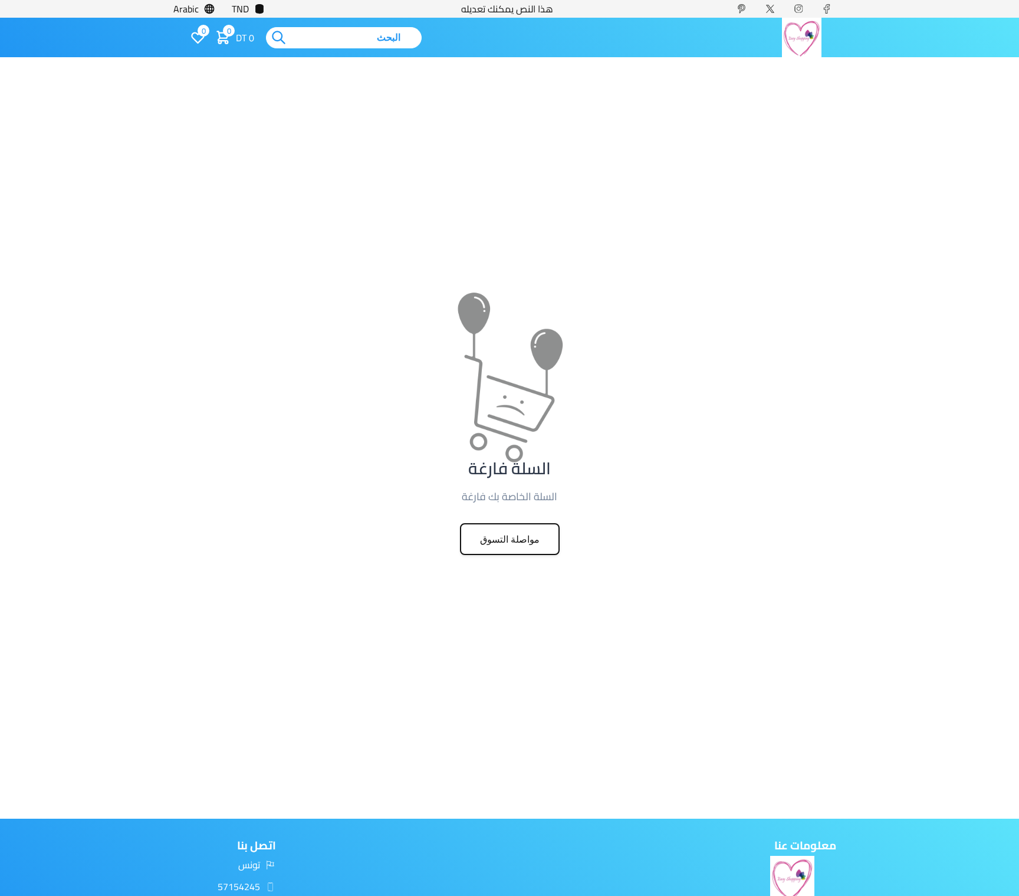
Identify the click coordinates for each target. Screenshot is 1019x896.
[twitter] (775, 9)
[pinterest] (746, 9)
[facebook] (831, 9)
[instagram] (803, 9)
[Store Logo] (801, 37)
